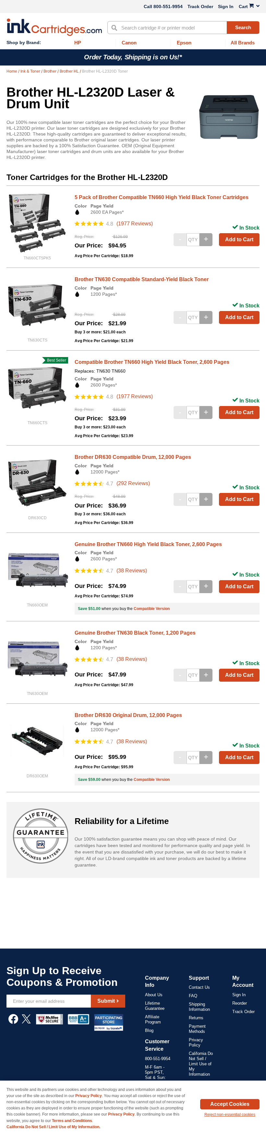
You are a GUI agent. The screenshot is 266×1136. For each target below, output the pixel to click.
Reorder (239, 1003)
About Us (154, 994)
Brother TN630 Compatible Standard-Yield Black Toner (142, 279)
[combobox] (183, 27)
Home (12, 71)
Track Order (200, 6)
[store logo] (54, 27)
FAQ (193, 995)
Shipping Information (199, 1007)
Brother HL (70, 71)
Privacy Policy (196, 1042)
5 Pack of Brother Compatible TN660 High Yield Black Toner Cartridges (161, 197)
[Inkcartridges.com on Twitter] (26, 1022)
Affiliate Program (153, 1019)
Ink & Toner (30, 71)
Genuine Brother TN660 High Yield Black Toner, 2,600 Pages (148, 544)
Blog (149, 1030)
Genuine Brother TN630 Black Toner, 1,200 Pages (135, 633)
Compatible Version (152, 608)
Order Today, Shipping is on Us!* (133, 57)
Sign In (226, 6)
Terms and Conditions (72, 1120)
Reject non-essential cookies (229, 1114)
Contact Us (199, 987)
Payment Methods (197, 1029)
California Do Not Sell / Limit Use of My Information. (53, 1127)
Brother (50, 71)
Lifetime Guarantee (154, 1006)
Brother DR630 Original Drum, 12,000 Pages (128, 715)
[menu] (133, 43)
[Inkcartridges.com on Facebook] (13, 1022)
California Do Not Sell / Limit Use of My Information (201, 1064)
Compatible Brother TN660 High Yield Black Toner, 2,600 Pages (152, 362)
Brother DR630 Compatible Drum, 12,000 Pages (133, 457)
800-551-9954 (168, 6)
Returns (196, 1017)
